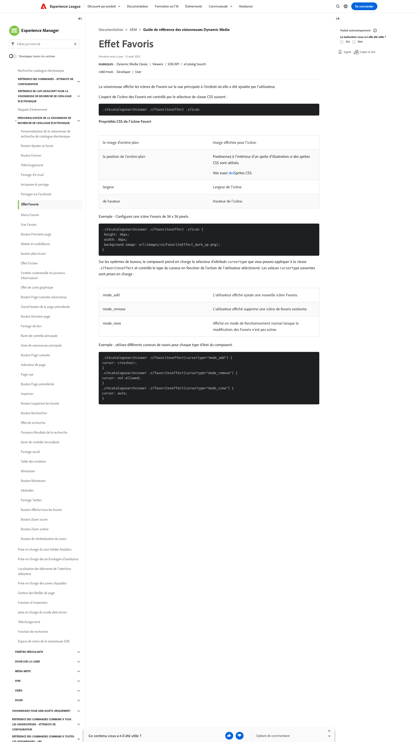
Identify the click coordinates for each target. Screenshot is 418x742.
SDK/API (173, 64)
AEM (133, 29)
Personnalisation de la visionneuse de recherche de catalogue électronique (44, 120)
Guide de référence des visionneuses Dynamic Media (186, 29)
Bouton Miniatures (33, 481)
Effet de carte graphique (37, 287)
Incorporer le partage (35, 184)
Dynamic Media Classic (132, 64)
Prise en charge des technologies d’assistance (48, 559)
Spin (18, 681)
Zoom (18, 700)
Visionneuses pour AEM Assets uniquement (41, 711)
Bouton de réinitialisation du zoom (44, 539)
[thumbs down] (240, 736)
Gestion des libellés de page (36, 593)
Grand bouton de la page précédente (45, 307)
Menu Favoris (30, 215)
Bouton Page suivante (35, 355)
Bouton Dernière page (35, 316)
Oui (348, 41)
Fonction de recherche (33, 632)
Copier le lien (367, 52)
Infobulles (27, 490)
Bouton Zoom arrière (35, 529)
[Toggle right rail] (337, 19)
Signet (347, 52)
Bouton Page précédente (37, 384)
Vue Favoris (28, 225)
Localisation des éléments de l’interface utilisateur (44, 571)
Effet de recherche (33, 423)
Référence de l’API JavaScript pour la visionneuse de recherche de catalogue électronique (45, 96)
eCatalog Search (195, 64)
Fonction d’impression (32, 603)
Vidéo (18, 690)
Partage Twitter (31, 500)
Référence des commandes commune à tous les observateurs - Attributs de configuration (41, 724)
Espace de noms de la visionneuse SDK (44, 641)
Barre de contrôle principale (39, 336)
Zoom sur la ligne (27, 661)
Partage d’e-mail (32, 175)
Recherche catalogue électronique (41, 71)
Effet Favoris (30, 204)
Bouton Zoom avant (34, 519)
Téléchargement (32, 165)
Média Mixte (23, 671)
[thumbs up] (229, 736)
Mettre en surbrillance (35, 244)
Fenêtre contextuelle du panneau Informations (43, 275)
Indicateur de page (33, 365)
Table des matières (33, 461)
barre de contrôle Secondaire (40, 442)
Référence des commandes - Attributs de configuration (45, 81)
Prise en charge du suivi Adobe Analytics (44, 549)
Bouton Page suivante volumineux (44, 297)
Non (360, 41)
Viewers (157, 64)
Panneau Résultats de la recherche (44, 432)
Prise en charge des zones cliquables (42, 583)
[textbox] (44, 44)
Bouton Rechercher (34, 413)
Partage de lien (31, 326)
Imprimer (27, 394)
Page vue (27, 374)
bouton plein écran (33, 254)
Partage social (30, 452)
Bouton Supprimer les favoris (40, 403)
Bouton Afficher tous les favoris (41, 510)
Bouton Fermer (31, 155)
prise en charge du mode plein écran (42, 612)
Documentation (111, 29)
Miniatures (28, 471)
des (231, 172)
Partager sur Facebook (36, 194)
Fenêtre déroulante (29, 652)
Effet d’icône (29, 263)
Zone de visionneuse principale (41, 345)
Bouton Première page (36, 234)
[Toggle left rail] (80, 19)
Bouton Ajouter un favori (37, 146)
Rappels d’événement (32, 110)
